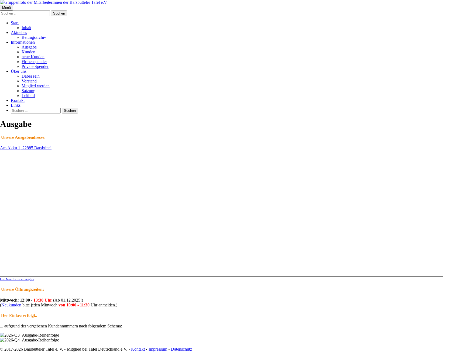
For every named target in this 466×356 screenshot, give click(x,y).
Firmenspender (34, 61)
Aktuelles (19, 32)
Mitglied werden (36, 86)
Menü (6, 8)
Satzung (28, 90)
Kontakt (18, 100)
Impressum (158, 349)
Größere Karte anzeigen (17, 279)
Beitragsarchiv (34, 37)
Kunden (28, 52)
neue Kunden (33, 56)
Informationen (23, 42)
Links (15, 105)
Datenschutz (181, 349)
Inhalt (26, 27)
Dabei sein (31, 76)
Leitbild (28, 95)
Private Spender (35, 66)
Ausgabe (29, 47)
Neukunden (11, 305)
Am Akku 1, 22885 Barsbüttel (26, 148)
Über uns (18, 71)
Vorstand (29, 81)
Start (15, 22)
